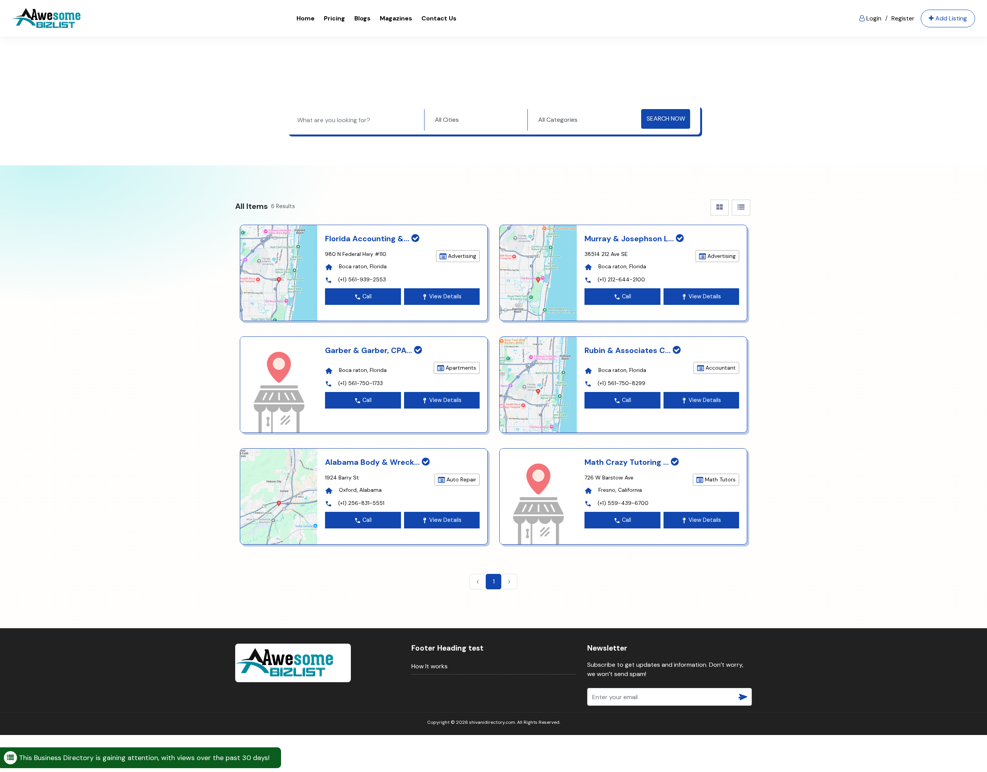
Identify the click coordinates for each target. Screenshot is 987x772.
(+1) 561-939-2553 (362, 279)
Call (366, 296)
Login (873, 18)
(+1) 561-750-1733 (360, 383)
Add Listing (950, 18)
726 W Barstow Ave (608, 477)
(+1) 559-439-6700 (623, 503)
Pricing (334, 18)
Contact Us (438, 18)
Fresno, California (620, 489)
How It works (429, 666)
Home (305, 18)
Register (903, 18)
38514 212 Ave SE (606, 254)
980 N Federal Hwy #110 (355, 254)
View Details (444, 296)
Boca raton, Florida (363, 266)
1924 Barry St (342, 477)
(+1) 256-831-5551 (361, 503)
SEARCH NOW (666, 118)
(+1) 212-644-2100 (621, 279)
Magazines (396, 18)
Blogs (362, 18)
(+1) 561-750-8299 (621, 383)
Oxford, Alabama (360, 489)
